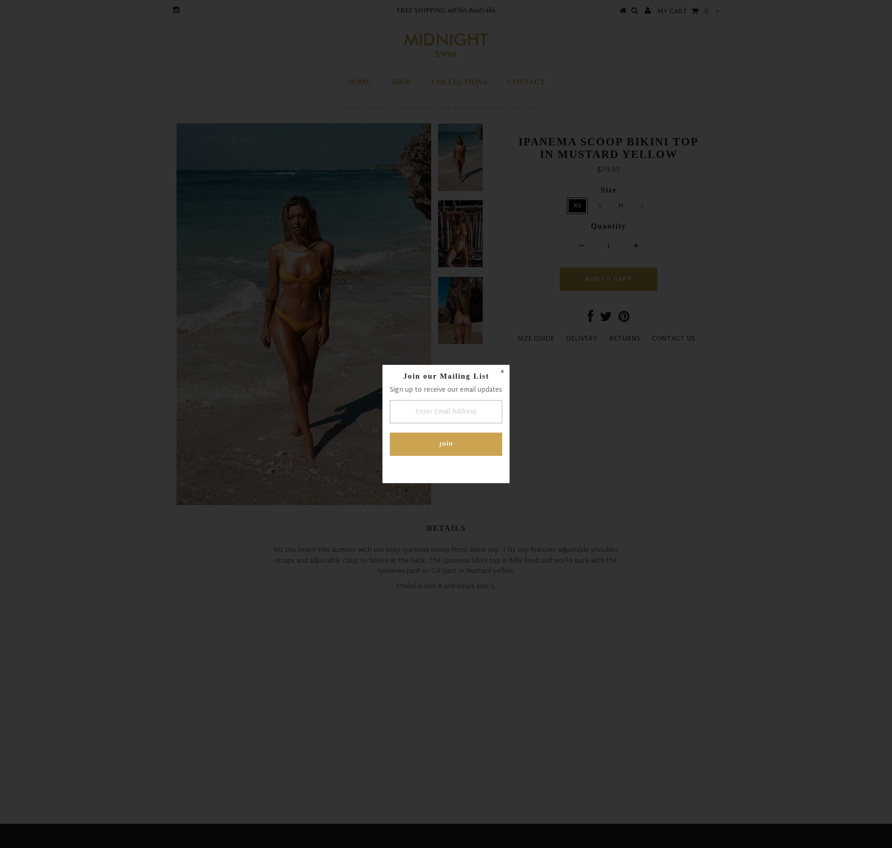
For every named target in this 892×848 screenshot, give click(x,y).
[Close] (502, 372)
